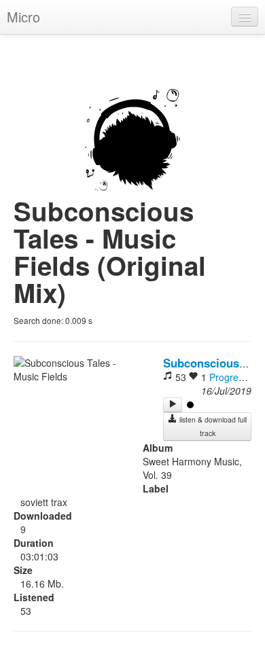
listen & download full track (212, 426)
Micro (23, 16)
